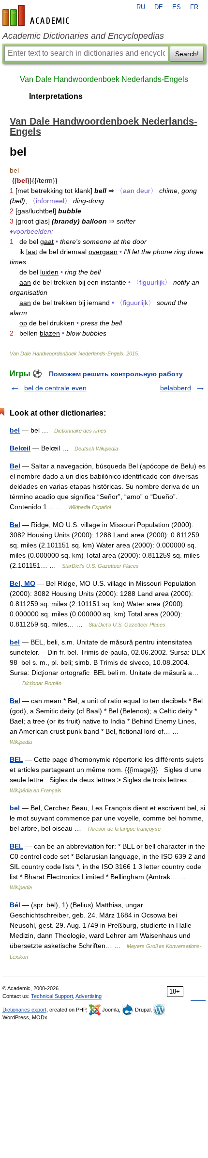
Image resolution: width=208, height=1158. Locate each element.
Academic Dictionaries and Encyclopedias (83, 36)
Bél (15, 905)
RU (140, 7)
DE (158, 7)
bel (15, 430)
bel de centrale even (55, 388)
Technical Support (52, 996)
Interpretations (56, 96)
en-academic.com (37, 15)
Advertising (88, 996)
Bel (15, 466)
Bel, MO (22, 583)
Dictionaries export (24, 1010)
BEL (16, 759)
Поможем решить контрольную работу (116, 374)
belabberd (175, 388)
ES (176, 7)
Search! (187, 54)
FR (194, 7)
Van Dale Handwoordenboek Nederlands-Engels (104, 79)
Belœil (20, 448)
